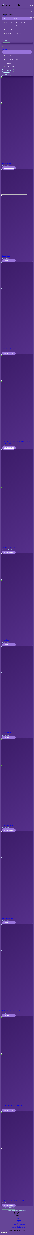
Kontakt (19, 1221)
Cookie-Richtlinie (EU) (18, 1227)
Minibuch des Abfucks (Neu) (11, 1010)
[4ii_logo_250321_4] (16, 10)
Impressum (19, 1223)
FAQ (18, 1218)
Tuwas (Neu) (6, 163)
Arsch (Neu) (6, 256)
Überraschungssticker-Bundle (12, 1105)
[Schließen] (2, 46)
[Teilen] (5, 1232)
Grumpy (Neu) (7, 348)
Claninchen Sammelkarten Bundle (13, 1200)
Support (19, 1220)
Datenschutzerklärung (19, 1224)
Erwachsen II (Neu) (8, 825)
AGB (18, 1226)
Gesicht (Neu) (6, 732)
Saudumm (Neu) (7, 918)
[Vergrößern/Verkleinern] (1, 1232)
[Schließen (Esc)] (6, 1232)
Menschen (5, 640)
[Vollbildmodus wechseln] (3, 1232)
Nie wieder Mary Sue (9, 547)
